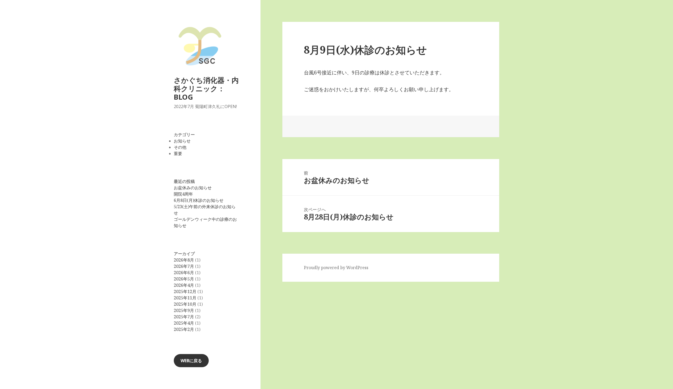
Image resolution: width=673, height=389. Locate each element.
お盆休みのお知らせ (193, 188)
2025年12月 (185, 291)
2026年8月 (184, 260)
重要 (178, 153)
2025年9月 (184, 310)
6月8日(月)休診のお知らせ (198, 200)
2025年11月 (185, 298)
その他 (180, 147)
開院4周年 (183, 194)
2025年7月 (184, 317)
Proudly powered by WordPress (336, 267)
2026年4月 (184, 285)
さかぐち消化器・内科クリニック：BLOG (206, 88)
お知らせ (182, 141)
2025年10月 (185, 304)
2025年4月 (184, 323)
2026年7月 (184, 266)
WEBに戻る (191, 361)
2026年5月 (184, 279)
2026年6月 (184, 272)
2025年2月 (184, 329)
